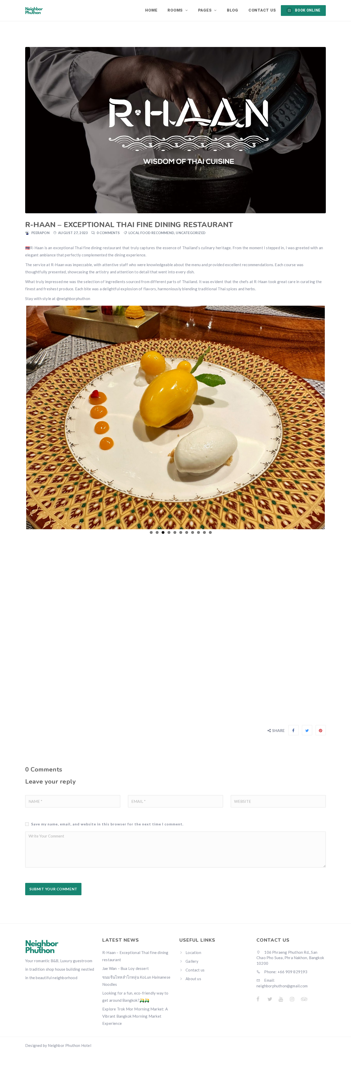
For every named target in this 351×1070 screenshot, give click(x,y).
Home (151, 10)
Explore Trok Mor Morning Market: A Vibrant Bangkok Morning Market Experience (135, 1016)
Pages (205, 10)
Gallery (192, 961)
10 (204, 532)
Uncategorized (191, 233)
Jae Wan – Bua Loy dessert (125, 968)
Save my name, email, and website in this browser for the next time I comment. (107, 824)
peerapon (40, 233)
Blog (232, 10)
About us (193, 978)
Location (193, 952)
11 (210, 532)
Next (332, 416)
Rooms (176, 10)
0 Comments (108, 233)
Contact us (262, 10)
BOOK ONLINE (307, 10)
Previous (18, 416)
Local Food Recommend (151, 233)
